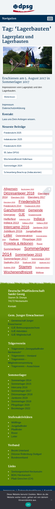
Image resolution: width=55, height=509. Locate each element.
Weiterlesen (9, 97)
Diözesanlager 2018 (19, 193)
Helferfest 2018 (24, 219)
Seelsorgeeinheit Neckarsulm (26, 471)
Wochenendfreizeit (18, 272)
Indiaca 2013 (11, 222)
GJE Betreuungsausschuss (25, 327)
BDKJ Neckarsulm (21, 475)
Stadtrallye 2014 (11, 262)
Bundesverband (19, 457)
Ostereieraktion (24, 235)
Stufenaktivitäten (42, 267)
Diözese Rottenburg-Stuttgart (26, 454)
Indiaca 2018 (42, 223)
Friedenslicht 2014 (12, 206)
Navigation (9, 18)
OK (28, 504)
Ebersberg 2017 (36, 197)
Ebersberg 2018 (9, 202)
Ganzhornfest (14, 210)
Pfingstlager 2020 (32, 239)
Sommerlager (12, 249)
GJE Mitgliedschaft (21, 334)
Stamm (25, 266)
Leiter (8, 235)
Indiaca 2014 (27, 223)
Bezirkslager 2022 (27, 189)
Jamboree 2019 (40, 227)
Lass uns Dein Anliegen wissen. (18, 119)
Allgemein (11, 188)
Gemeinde (35, 210)
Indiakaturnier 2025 (13, 139)
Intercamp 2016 (16, 227)
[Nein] (51, 499)
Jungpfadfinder (34, 231)
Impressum (8, 104)
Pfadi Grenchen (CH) (22, 478)
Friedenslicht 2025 (12, 132)
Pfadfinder (14, 239)
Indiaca (39, 219)
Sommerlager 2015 (28, 254)
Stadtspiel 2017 (44, 262)
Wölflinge (40, 272)
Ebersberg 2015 (17, 197)
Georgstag (9, 214)
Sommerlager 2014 (21, 380)
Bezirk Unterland (20, 450)
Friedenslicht (29, 201)
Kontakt (12, 306)
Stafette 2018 (9, 267)
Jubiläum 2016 (13, 231)
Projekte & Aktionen (18, 243)
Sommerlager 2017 (15, 82)
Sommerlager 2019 (40, 259)
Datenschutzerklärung (13, 108)
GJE (22, 214)
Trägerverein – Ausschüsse (25, 366)
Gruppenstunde (34, 215)
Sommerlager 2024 (13, 165)
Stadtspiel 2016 (29, 262)
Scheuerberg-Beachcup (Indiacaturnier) (23, 172)
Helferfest (10, 219)
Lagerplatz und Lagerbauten (17, 39)
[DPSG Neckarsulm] (27, 8)
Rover (40, 244)
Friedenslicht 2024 (12, 146)
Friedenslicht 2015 (32, 206)
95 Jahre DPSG (11, 152)
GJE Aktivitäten (19, 331)
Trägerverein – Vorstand (23, 356)
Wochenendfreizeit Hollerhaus (18, 159)
